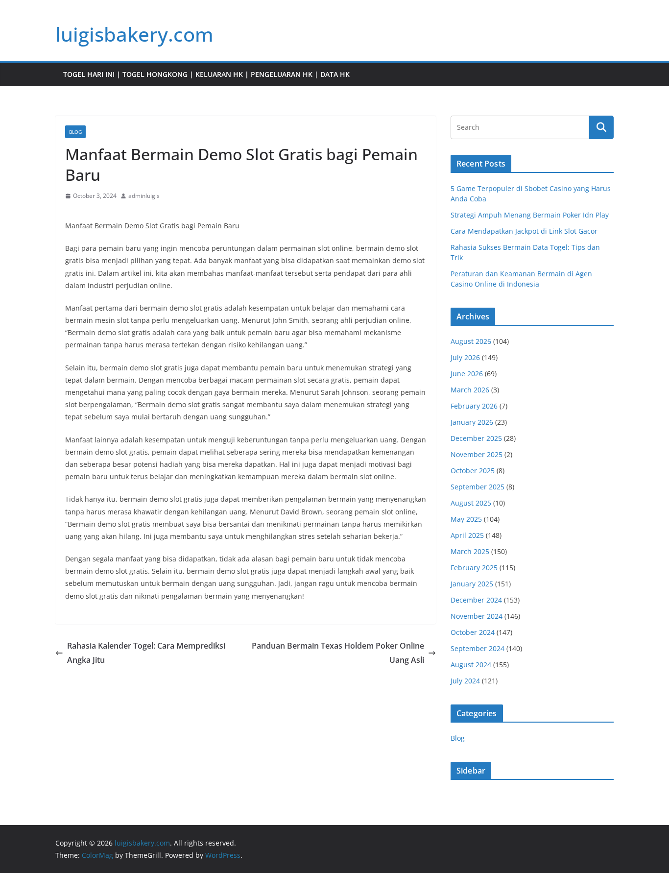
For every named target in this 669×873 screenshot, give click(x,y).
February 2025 (474, 567)
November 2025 (476, 454)
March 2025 (470, 551)
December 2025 (476, 438)
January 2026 (472, 422)
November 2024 (476, 616)
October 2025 (473, 470)
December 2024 (476, 600)
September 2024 (477, 648)
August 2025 (471, 503)
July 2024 (465, 680)
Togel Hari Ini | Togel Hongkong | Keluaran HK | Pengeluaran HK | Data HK (206, 74)
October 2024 (473, 632)
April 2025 (467, 535)
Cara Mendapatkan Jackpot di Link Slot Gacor (524, 231)
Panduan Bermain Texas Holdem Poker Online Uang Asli (338, 652)
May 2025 (466, 519)
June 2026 (467, 373)
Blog (75, 131)
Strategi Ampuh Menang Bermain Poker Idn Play (530, 214)
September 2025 (477, 486)
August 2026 (471, 341)
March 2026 (470, 389)
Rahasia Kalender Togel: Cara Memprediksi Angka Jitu (146, 652)
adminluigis (144, 196)
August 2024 (471, 664)
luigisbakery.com (134, 34)
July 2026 (465, 357)
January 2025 (472, 583)
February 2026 (474, 406)
